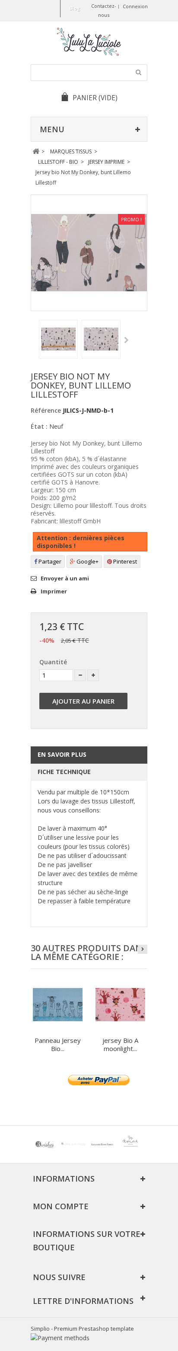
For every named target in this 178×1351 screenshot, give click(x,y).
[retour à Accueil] (35, 151)
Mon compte (61, 1206)
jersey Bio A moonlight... (120, 1044)
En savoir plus (62, 754)
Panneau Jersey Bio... (58, 1044)
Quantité (53, 662)
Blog (74, 8)
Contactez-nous (103, 10)
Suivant (126, 340)
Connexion (135, 6)
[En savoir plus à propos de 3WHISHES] (45, 1144)
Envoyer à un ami (65, 578)
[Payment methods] (60, 1338)
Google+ (87, 561)
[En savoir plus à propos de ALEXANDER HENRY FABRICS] (102, 1144)
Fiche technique (64, 772)
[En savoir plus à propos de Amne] (130, 1144)
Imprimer (54, 591)
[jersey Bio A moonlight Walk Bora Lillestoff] (120, 1005)
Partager (49, 561)
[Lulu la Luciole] (89, 42)
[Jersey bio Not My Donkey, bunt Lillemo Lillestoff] (58, 339)
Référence (46, 410)
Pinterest (124, 561)
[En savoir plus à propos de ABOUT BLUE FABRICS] (73, 1144)
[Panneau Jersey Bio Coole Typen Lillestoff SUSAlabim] (58, 1005)
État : (39, 426)
